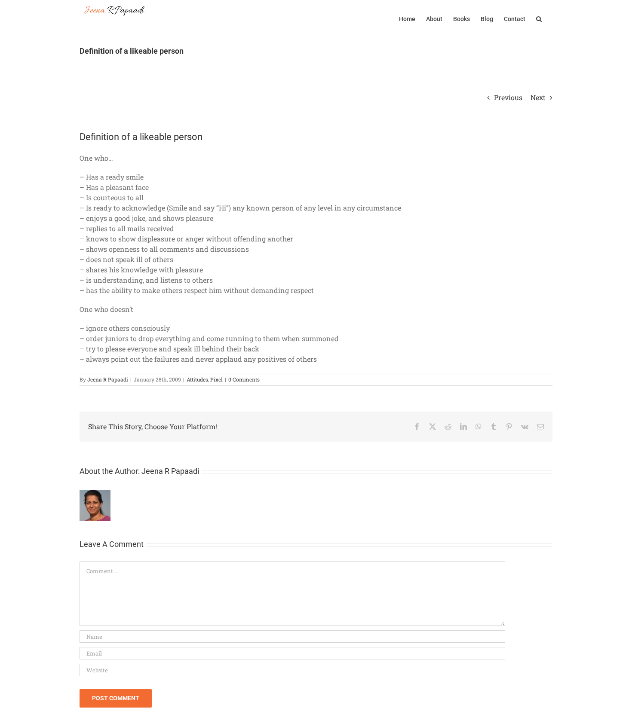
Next (538, 97)
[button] (539, 18)
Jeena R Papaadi (107, 379)
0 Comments (244, 379)
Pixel (216, 379)
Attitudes (197, 379)
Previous (508, 97)
